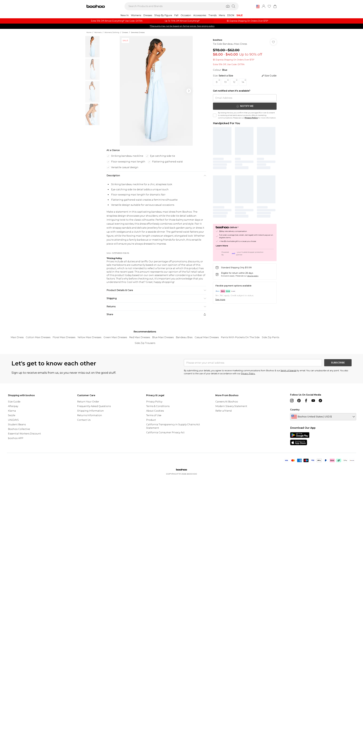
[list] (156, 91)
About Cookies (155, 410)
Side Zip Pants (270, 337)
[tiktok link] (320, 400)
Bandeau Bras (184, 337)
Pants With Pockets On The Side (240, 337)
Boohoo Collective (19, 429)
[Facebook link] (306, 400)
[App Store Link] (299, 438)
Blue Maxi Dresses (163, 337)
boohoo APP (15, 438)
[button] (258, 6)
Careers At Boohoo (226, 401)
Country (295, 409)
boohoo (217, 40)
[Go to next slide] (188, 91)
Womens (98, 32)
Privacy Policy (251, 118)
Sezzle (11, 415)
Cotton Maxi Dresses (38, 337)
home (88, 32)
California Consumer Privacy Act (165, 432)
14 (243, 82)
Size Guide (14, 401)
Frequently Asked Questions (94, 406)
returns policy (252, 276)
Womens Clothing (111, 32)
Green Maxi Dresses (115, 337)
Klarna (12, 410)
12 (234, 82)
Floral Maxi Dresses (64, 337)
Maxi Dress (17, 337)
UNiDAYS (13, 420)
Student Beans (17, 424)
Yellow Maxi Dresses (89, 337)
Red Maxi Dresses (139, 337)
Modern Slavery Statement (231, 406)
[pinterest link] (299, 400)
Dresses (125, 32)
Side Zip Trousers (145, 343)
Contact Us (83, 420)
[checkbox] (214, 115)
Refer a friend (223, 410)
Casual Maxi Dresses (207, 337)
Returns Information (89, 415)
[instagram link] (292, 400)
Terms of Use (153, 415)
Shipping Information (90, 410)
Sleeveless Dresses (138, 32)
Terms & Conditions (157, 406)
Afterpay (13, 406)
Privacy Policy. (248, 373)
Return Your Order (88, 401)
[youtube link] (313, 400)
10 (225, 82)
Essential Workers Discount (24, 433)
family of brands (288, 370)
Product (151, 420)
